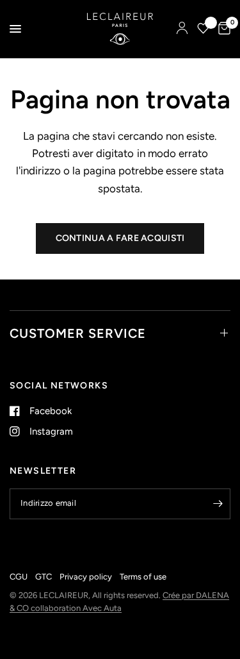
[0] (222, 29)
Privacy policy (86, 576)
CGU (19, 576)
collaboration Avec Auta (76, 608)
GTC (43, 576)
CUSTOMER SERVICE (78, 333)
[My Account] (182, 29)
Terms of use (143, 576)
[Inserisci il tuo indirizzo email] (217, 503)
